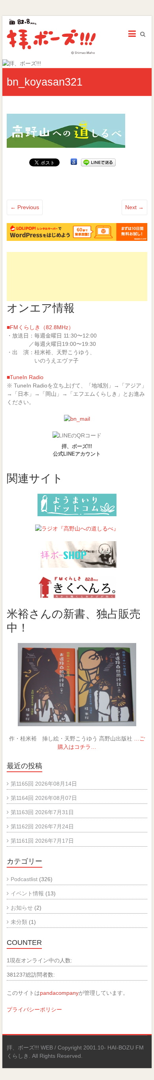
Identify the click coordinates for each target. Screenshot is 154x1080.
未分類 (19, 922)
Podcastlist (24, 879)
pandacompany (59, 993)
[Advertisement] (77, 276)
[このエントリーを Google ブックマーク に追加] (74, 162)
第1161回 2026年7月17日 (42, 841)
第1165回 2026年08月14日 (44, 783)
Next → (134, 207)
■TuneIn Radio (25, 377)
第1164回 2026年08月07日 (44, 798)
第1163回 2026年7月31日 (42, 812)
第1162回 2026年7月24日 (42, 826)
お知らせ (22, 907)
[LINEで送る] (98, 162)
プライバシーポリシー (34, 1009)
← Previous (24, 207)
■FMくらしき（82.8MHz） (40, 327)
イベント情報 (27, 893)
